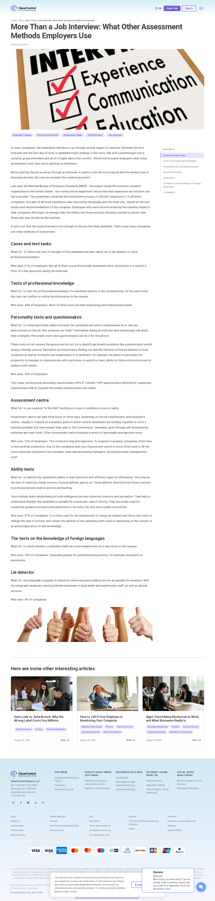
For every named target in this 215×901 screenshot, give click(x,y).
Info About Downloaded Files (64, 825)
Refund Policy (56, 830)
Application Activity (155, 785)
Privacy (39, 729)
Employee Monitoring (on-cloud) (66, 779)
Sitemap (172, 825)
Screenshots (122, 777)
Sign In (189, 8)
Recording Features (129, 772)
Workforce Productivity (180, 732)
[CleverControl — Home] (23, 8)
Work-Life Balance (112, 732)
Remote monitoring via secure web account (96, 782)
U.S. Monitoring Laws (99, 835)
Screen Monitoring (90, 732)
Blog (21, 20)
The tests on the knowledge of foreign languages (182, 185)
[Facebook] (21, 802)
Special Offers (175, 830)
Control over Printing (125, 789)
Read (63, 740)
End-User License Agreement (182, 821)
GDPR (131, 829)
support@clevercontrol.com (23, 792)
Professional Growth (47, 135)
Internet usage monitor (157, 773)
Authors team (17, 825)
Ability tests (169, 178)
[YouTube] (28, 802)
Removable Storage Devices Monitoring (125, 784)
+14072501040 (18, 796)
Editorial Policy (18, 835)
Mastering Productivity (188, 788)
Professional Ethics (56, 729)
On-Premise (60, 785)
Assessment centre (172, 172)
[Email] (43, 802)
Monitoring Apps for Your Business (189, 782)
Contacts (172, 816)
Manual (53, 821)
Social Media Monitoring (185, 773)
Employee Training (22, 135)
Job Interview (115, 135)
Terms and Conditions (100, 825)
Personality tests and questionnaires (180, 166)
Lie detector (169, 192)
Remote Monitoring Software (98, 773)
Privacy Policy (17, 830)
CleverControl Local (63, 789)
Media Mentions (58, 816)
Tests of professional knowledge (179, 161)
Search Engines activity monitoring (157, 791)
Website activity (154, 780)
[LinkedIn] (35, 802)
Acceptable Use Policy (100, 830)
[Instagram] (13, 802)
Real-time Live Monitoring (97, 788)
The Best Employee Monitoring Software (143, 823)
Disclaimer (94, 821)
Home (14, 20)
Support (132, 816)
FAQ (91, 816)
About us (15, 821)
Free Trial (172, 8)
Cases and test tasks (174, 155)
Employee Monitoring (91, 727)
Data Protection (23, 729)
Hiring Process (95, 135)
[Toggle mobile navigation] (201, 8)
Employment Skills (73, 135)
